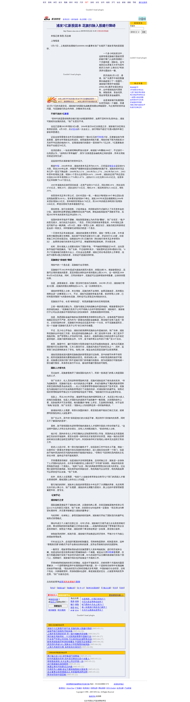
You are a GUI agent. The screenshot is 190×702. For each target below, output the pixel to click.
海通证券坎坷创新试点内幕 (59, 667)
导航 (134, 2)
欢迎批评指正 (119, 684)
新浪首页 (66, 19)
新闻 (49, 2)
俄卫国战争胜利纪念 (137, 95)
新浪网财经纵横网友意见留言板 (78, 684)
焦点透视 (83, 19)
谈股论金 (61, 588)
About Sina (70, 688)
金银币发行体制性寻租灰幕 (59, 631)
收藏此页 (71, 588)
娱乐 (60, 2)
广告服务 (78, 688)
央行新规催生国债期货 (57, 664)
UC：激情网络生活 (67, 101)
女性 (97, 2)
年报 (57, 166)
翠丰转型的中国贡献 (56, 674)
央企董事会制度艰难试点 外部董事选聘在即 (67, 672)
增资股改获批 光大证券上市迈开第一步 (65, 661)
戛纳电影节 (134, 87)
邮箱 (123, 2)
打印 (115, 588)
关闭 (122, 588)
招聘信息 (94, 688)
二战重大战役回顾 (136, 97)
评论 (52, 588)
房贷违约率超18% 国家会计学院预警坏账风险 (68, 644)
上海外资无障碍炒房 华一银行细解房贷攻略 (67, 634)
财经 (71, 2)
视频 (65, 2)
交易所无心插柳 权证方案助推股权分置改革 (67, 669)
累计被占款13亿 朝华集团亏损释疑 (63, 656)
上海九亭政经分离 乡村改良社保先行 (64, 647)
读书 (102, 2)
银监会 (112, 166)
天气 (113, 2)
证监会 (74, 129)
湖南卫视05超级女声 (137, 105)
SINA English (111, 688)
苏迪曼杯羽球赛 (136, 102)
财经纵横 (74, 19)
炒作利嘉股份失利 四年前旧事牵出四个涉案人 (68, 659)
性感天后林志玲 (136, 107)
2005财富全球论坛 (136, 90)
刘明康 (110, 552)
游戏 (92, 2)
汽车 (81, 2)
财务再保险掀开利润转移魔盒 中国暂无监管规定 (69, 642)
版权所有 (92, 696)
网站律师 (102, 688)
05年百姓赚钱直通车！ (87, 99)
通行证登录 (143, 2)
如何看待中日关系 (136, 100)
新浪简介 (62, 688)
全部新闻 (69, 582)
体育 (55, 2)
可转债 (100, 137)
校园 (108, 2)
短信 (118, 2)
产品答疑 (128, 688)
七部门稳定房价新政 (137, 92)
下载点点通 (106, 588)
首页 (44, 2)
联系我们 (86, 688)
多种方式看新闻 (93, 588)
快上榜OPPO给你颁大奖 (69, 99)
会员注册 (120, 688)
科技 (76, 2)
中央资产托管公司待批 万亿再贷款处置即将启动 (69, 639)
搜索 (129, 2)
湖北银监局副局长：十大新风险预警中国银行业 (69, 636)
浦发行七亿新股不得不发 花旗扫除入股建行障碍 (69, 628)
